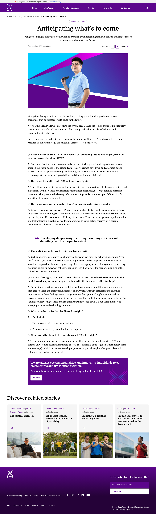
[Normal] (117, 46)
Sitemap (51, 505)
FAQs (36, 496)
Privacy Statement (31, 505)
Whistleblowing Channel (51, 496)
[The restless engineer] (24, 431)
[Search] (147, 8)
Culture (12, 409)
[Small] (113, 46)
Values (82, 21)
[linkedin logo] (82, 495)
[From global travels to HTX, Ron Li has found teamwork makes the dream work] (132, 431)
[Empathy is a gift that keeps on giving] (96, 431)
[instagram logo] (73, 495)
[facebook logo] (68, 495)
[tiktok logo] (78, 495)
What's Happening (71, 8)
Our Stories (27, 16)
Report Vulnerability (14, 505)
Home (34, 8)
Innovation (21, 409)
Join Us (91, 8)
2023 (37, 16)
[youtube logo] (88, 495)
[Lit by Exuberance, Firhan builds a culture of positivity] (60, 431)
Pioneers (13, 412)
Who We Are (49, 8)
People (73, 21)
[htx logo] (10, 8)
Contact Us (125, 8)
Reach (43, 505)
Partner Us (107, 8)
